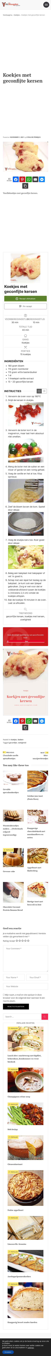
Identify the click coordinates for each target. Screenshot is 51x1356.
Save (26, 641)
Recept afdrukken (27, 298)
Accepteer (8, 1352)
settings (31, 1348)
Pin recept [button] (27, 306)
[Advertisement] (25, 45)
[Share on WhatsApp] (29, 180)
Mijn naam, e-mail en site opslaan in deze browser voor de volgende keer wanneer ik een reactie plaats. (24, 998)
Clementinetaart (15, 1164)
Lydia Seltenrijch (33, 137)
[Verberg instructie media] (44, 391)
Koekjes (17, 15)
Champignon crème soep (19, 1096)
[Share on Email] (35, 180)
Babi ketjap (13, 1129)
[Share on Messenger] (42, 180)
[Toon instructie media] (39, 391)
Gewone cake (9, 871)
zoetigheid (22, 743)
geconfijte (13, 743)
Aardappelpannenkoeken (19, 1276)
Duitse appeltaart (15, 1210)
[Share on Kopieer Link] (25, 186)
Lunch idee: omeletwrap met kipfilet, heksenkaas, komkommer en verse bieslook (24, 1058)
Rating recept (9, 941)
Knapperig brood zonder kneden (22, 1322)
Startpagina (7, 15)
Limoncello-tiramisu (17, 1244)
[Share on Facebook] (16, 180)
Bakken (20, 739)
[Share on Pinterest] (22, 180)
